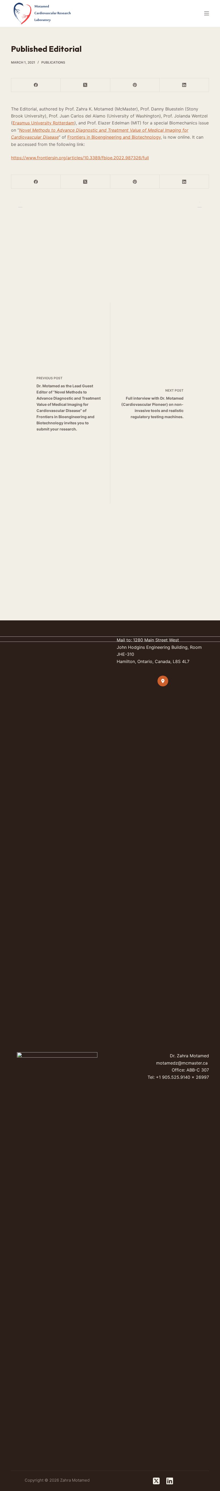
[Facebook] (36, 85)
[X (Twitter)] (85, 85)
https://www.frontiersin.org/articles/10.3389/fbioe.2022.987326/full (80, 157)
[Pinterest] (135, 85)
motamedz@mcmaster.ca (182, 1063)
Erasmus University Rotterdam (43, 123)
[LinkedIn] (184, 85)
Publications (53, 62)
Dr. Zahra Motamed (189, 1055)
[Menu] (206, 13)
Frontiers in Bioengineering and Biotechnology (114, 137)
